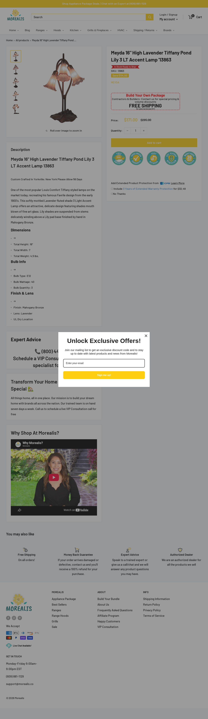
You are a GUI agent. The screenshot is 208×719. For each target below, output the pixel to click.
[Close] (146, 335)
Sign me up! (104, 375)
